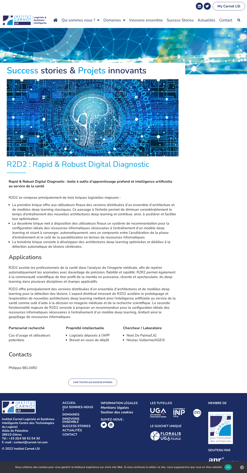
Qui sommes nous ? (78, 20)
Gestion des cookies (117, 412)
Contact (225, 20)
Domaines (112, 20)
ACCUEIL (69, 403)
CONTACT (69, 434)
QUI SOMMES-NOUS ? (77, 408)
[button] (239, 20)
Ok (228, 467)
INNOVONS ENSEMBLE (70, 420)
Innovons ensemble (146, 20)
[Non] (242, 467)
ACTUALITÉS (72, 430)
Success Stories (180, 20)
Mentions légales (115, 407)
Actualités (206, 20)
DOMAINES (70, 414)
